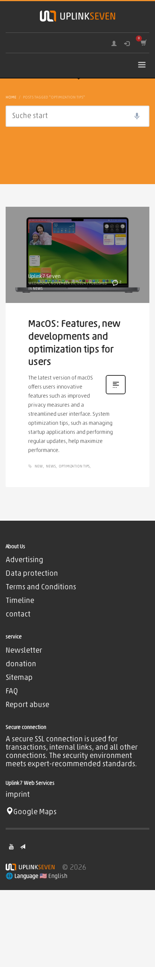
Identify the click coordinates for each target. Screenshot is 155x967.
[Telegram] (22, 846)
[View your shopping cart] (143, 43)
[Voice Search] (137, 116)
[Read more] (116, 394)
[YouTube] (11, 846)
